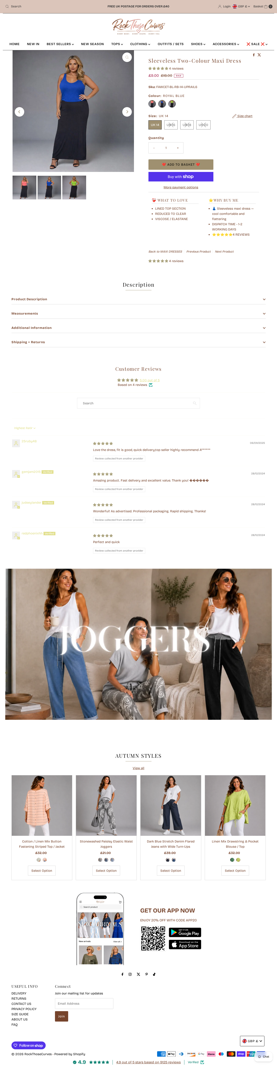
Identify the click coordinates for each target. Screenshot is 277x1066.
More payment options (181, 187)
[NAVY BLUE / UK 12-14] (168, 860)
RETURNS (18, 999)
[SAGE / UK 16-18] (39, 860)
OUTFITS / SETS (171, 44)
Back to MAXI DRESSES (165, 251)
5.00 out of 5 (150, 380)
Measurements (24, 313)
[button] (158, 68)
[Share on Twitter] (259, 55)
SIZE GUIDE (20, 1014)
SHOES (197, 44)
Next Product (224, 251)
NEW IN (33, 44)
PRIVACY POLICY (24, 1009)
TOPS (116, 44)
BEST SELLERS (59, 44)
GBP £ (243, 6)
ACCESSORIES (225, 44)
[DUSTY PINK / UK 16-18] (45, 860)
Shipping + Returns (28, 342)
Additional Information (31, 328)
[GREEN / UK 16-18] (232, 860)
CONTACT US (21, 1004)
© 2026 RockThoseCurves (31, 1054)
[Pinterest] (146, 974)
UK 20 (203, 125)
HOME (15, 44)
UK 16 (171, 125)
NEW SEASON (92, 44)
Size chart (245, 116)
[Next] (127, 112)
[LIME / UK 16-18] (238, 860)
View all (138, 768)
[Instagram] (130, 974)
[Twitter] (138, 974)
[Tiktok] (154, 974)
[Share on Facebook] (254, 55)
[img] (103, 444)
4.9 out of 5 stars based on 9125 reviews (148, 1062)
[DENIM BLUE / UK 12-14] (174, 860)
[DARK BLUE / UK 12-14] (106, 860)
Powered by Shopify (69, 1054)
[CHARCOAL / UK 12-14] (100, 860)
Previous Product (198, 251)
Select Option (41, 871)
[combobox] (47, 6)
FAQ (14, 1025)
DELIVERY (18, 993)
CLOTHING (139, 44)
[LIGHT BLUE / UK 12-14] (112, 860)
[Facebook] (122, 974)
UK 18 (187, 125)
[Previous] (19, 112)
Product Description (29, 299)
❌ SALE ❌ (256, 44)
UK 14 (155, 125)
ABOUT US (19, 1019)
